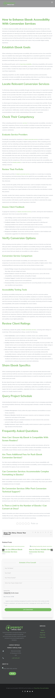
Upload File (7, 590)
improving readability (26, 64)
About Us (42, 632)
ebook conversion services (29, 329)
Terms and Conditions (44, 688)
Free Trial (42, 635)
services (25, 123)
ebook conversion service (31, 139)
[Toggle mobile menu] (52, 2)
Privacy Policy (37, 688)
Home (42, 630)
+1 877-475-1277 (16, 658)
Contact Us (42, 637)
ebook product (17, 162)
